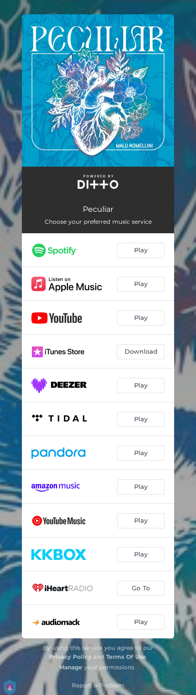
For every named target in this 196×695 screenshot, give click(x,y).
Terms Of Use (126, 656)
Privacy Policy (70, 656)
